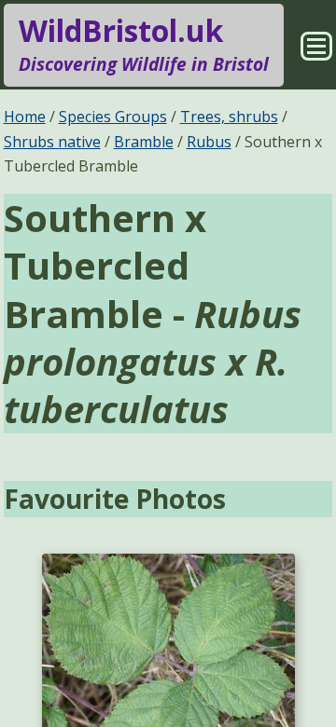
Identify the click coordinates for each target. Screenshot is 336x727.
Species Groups (113, 116)
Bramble (144, 141)
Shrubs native (52, 141)
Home (25, 116)
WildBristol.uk (144, 43)
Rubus (209, 141)
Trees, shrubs (229, 116)
